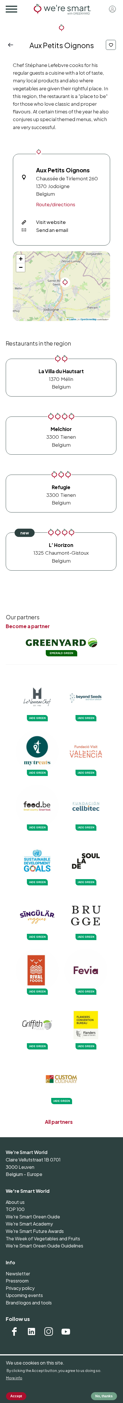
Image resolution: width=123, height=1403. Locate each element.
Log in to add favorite (111, 45)
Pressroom (17, 1281)
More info (14, 1378)
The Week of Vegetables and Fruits (43, 1238)
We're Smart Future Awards (35, 1231)
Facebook (14, 1331)
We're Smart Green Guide (33, 1217)
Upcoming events (24, 1295)
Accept (16, 1396)
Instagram (48, 1331)
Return (12, 45)
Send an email (52, 230)
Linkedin (31, 1331)
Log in (112, 9)
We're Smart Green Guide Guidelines (44, 1246)
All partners (59, 1122)
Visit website (51, 222)
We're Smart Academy (29, 1224)
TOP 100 (15, 1209)
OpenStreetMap (88, 319)
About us (15, 1202)
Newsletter (18, 1274)
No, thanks (104, 1396)
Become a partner (28, 626)
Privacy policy (20, 1288)
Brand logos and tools (29, 1303)
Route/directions (55, 204)
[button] (65, 282)
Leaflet (72, 319)
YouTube (65, 1331)
